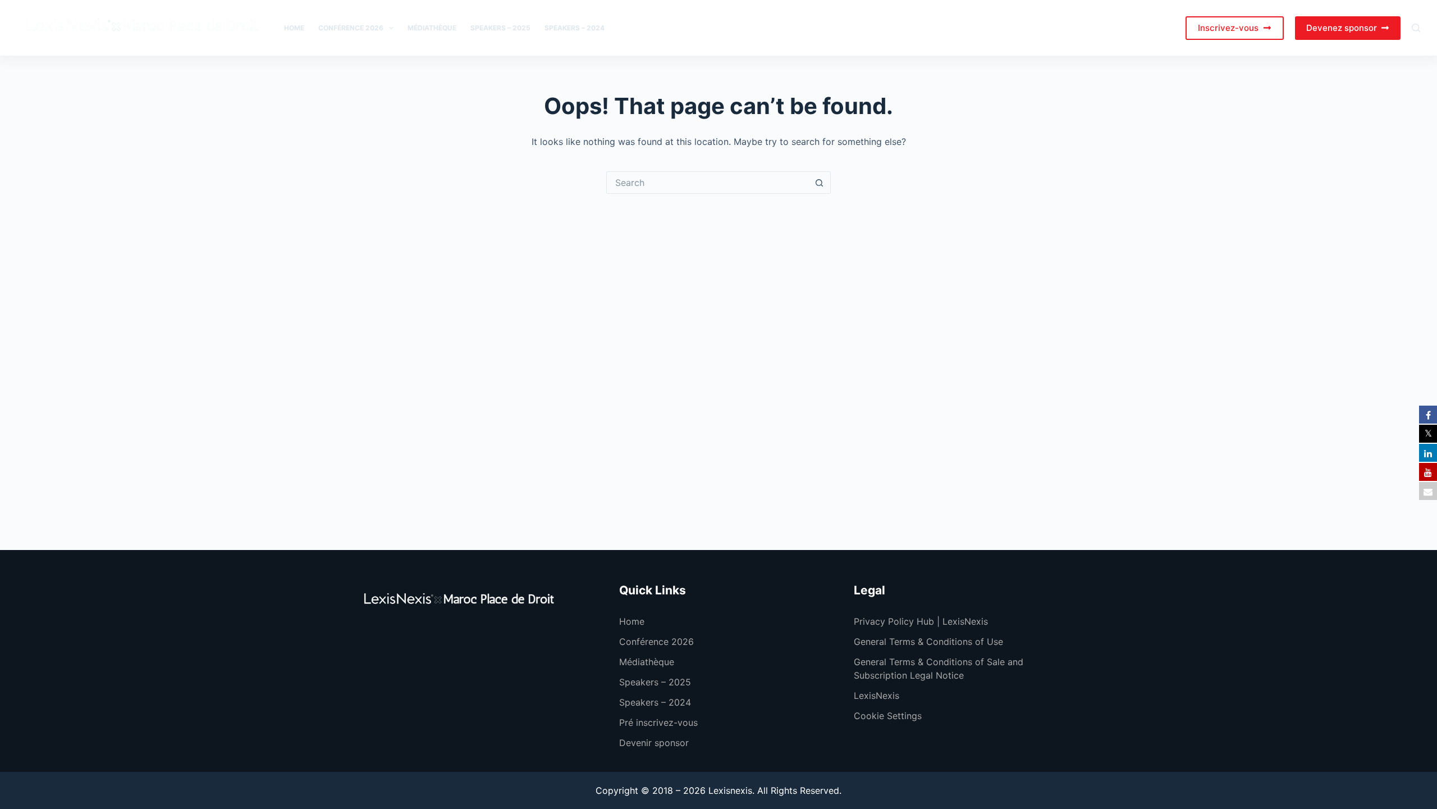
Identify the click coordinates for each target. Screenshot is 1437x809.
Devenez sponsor (1341, 27)
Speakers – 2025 (500, 28)
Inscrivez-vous (1228, 27)
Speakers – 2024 (574, 28)
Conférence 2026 (350, 28)
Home (294, 28)
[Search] (1416, 28)
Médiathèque (432, 28)
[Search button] (819, 182)
